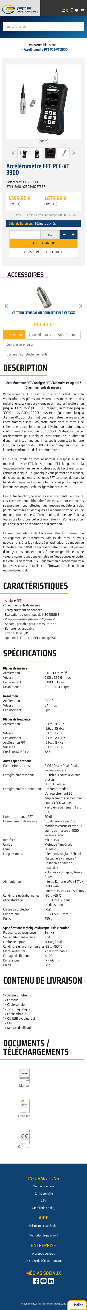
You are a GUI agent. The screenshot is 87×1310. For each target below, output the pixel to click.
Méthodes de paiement (43, 1235)
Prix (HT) (14, 204)
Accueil (53, 44)
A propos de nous (43, 1253)
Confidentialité (43, 1193)
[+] (72, 234)
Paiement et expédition (43, 1225)
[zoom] (43, 140)
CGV (43, 1200)
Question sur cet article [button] (43, 252)
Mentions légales (43, 1186)
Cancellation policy (43, 1207)
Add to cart (42, 243)
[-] (64, 234)
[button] (13, 153)
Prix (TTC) (50, 204)
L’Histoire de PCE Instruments (44, 1260)
